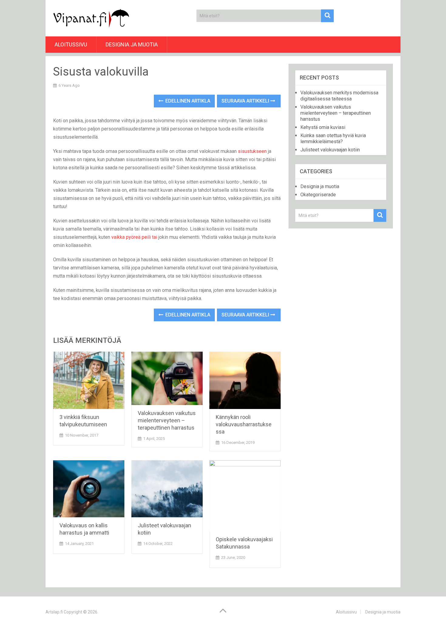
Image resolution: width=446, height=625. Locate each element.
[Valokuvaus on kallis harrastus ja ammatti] (88, 489)
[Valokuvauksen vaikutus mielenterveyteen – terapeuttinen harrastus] (167, 378)
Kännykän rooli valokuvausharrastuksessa (244, 424)
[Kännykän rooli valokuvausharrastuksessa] (245, 380)
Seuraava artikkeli (245, 101)
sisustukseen (252, 151)
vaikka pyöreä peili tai (134, 237)
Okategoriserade (318, 195)
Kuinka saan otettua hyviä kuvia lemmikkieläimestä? (333, 138)
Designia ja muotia (132, 44)
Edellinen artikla (187, 101)
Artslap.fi (54, 612)
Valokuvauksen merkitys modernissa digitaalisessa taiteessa (339, 96)
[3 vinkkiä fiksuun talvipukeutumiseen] (88, 380)
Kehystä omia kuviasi (322, 127)
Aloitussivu (71, 44)
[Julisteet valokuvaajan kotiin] (167, 489)
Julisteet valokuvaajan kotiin (330, 150)
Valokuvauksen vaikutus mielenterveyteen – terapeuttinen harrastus (167, 420)
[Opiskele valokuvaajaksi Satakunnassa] (245, 496)
